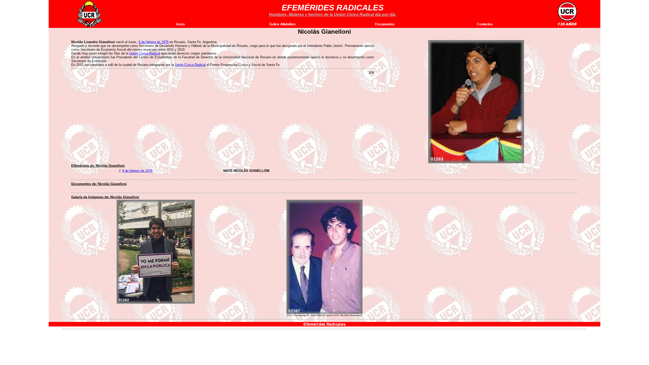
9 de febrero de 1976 (153, 42)
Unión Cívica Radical (144, 53)
